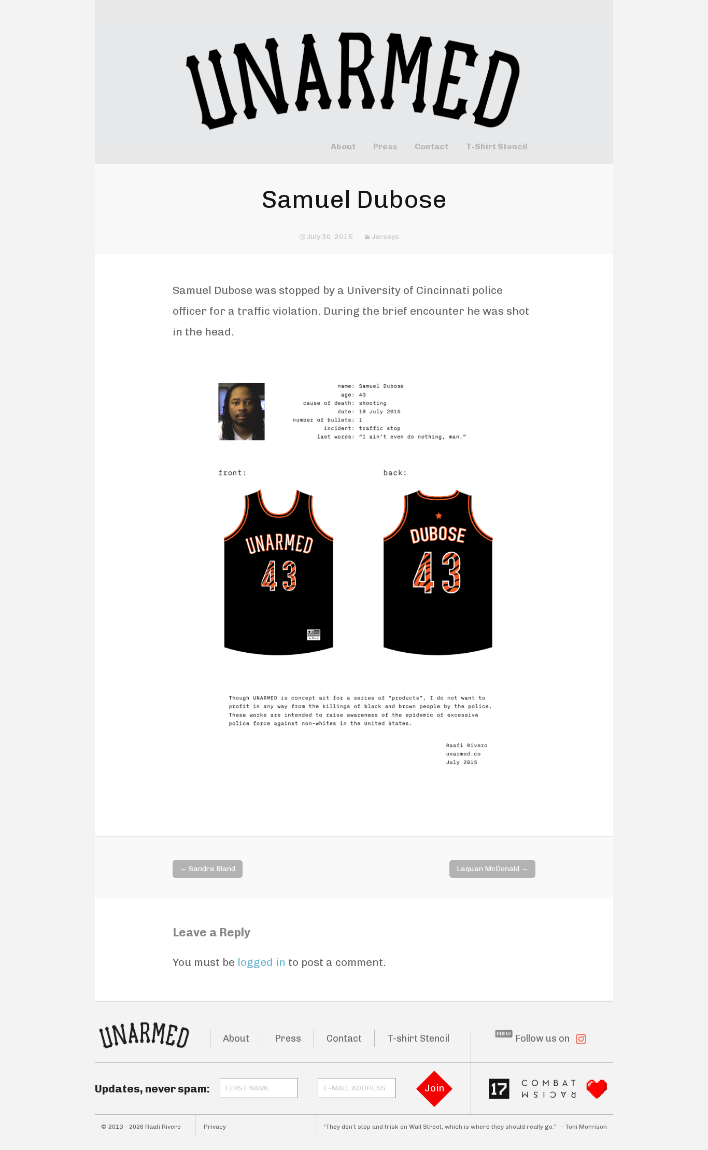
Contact (431, 147)
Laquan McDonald (492, 868)
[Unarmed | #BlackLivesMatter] (354, 66)
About (343, 147)
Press (385, 147)
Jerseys (385, 236)
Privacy (215, 1126)
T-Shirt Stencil (497, 147)
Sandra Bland (207, 868)
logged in (261, 962)
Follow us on (542, 1038)
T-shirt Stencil (418, 1038)
